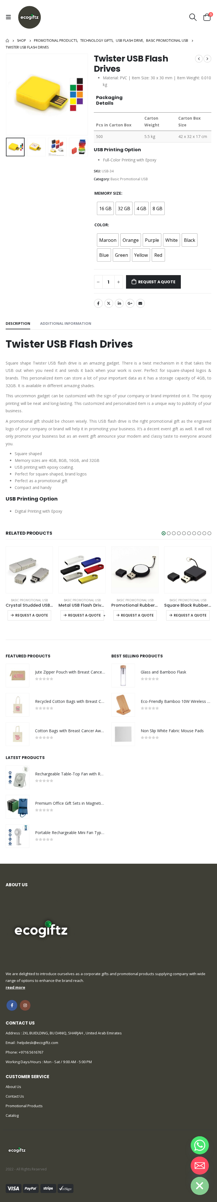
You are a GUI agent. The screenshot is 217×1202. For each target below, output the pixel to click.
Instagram (25, 1005)
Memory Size (107, 193)
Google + (129, 303)
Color (101, 224)
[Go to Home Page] (7, 40)
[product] (29, 570)
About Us (13, 1086)
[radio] (105, 208)
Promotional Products (24, 1105)
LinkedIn (119, 303)
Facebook (98, 303)
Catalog (12, 1115)
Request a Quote (156, 282)
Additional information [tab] (65, 323)
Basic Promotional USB (129, 179)
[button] (163, 533)
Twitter (108, 303)
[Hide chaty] (200, 1186)
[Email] (200, 1166)
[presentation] (12, 94)
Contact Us (15, 1096)
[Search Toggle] (193, 17)
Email (140, 303)
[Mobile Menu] (10, 17)
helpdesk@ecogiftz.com (37, 1042)
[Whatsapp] (200, 1145)
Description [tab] (18, 323)
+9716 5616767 (31, 1052)
